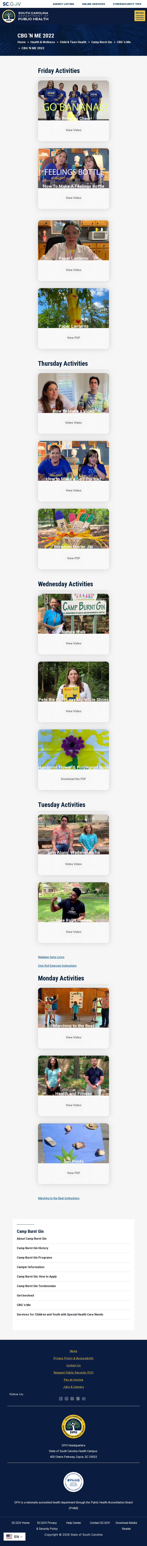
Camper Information (30, 1267)
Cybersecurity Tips (127, 4)
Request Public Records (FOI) (74, 1372)
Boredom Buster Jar (73, 546)
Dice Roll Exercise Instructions (57, 965)
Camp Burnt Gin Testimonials (36, 1286)
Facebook (60, 1398)
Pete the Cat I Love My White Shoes (73, 699)
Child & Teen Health (73, 42)
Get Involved (25, 1295)
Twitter (78, 1398)
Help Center (73, 1523)
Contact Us (73, 1365)
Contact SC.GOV (100, 1523)
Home (22, 42)
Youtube (83, 1398)
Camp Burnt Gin (101, 42)
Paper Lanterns (74, 258)
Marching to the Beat (73, 1025)
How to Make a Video (73, 411)
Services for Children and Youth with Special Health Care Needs (60, 1314)
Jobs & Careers (73, 1387)
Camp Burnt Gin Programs (34, 1257)
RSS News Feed (72, 1398)
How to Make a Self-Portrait (73, 478)
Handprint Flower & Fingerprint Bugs (73, 767)
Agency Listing (63, 4)
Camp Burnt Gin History (32, 1248)
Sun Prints (73, 1161)
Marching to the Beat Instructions (58, 1198)
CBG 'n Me (124, 42)
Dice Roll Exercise (73, 920)
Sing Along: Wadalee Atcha (73, 852)
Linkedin (66, 1398)
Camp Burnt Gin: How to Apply (37, 1276)
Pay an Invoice (73, 1379)
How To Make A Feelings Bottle (73, 186)
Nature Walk (73, 631)
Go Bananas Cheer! (73, 118)
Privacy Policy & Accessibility (73, 1358)
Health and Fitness (73, 1093)
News (73, 1351)
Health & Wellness (42, 42)
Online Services (93, 4)
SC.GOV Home (21, 1523)
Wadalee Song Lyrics (51, 957)
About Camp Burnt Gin (31, 1238)
